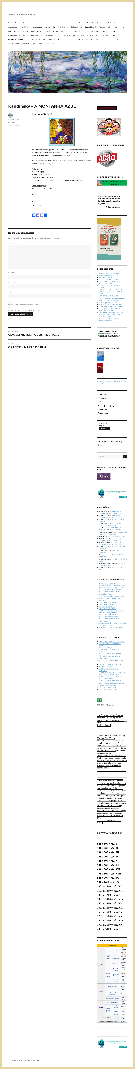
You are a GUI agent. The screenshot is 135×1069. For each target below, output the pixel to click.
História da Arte (58, 31)
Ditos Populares (43, 31)
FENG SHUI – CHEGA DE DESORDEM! (110, 290)
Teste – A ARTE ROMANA (107, 604)
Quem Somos (13, 44)
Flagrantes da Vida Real (37, 39)
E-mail (11, 282)
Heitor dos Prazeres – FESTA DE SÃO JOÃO (112, 586)
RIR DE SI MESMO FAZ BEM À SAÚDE (110, 306)
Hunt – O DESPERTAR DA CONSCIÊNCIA (111, 683)
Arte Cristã (90, 23)
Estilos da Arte (76, 27)
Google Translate (123, 430)
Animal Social (50, 27)
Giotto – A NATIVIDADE (106, 666)
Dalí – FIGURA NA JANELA (107, 606)
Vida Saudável (104, 27)
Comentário (14, 243)
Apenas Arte (37, 27)
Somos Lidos (37, 44)
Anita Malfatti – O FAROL (106, 594)
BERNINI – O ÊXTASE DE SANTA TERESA (111, 611)
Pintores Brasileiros (34, 35)
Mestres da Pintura (107, 31)
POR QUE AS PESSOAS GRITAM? (109, 279)
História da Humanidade (58, 39)
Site (9, 292)
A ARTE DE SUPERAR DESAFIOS (108, 300)
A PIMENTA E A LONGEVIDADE (108, 296)
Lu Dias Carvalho (13, 119)
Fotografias (112, 23)
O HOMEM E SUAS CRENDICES (108, 319)
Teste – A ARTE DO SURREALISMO (109, 592)
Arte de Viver (63, 27)
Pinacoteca (101, 23)
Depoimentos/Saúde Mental (82, 39)
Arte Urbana (24, 27)
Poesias (42, 23)
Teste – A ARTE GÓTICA (106, 679)
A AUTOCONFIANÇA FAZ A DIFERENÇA (111, 312)
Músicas (60, 23)
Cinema (51, 23)
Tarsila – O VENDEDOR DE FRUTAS (110, 590)
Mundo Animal (14, 31)
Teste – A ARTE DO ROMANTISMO (109, 619)
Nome (11, 273)
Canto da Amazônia (70, 35)
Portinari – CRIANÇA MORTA (108, 613)
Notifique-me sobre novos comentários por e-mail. (24, 304)
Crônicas (69, 23)
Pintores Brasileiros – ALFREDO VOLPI (111, 588)
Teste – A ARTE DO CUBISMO (108, 602)
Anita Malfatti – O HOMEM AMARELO (110, 627)
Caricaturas (12, 27)
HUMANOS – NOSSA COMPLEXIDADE (110, 315)
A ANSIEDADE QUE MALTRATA (108, 275)
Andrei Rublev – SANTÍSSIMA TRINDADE (112, 673)
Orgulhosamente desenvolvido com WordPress (24, 1060)
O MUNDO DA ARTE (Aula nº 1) (108, 584)
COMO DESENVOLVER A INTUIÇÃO (109, 273)
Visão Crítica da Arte (89, 35)
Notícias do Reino (91, 31)
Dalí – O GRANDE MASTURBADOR (109, 656)
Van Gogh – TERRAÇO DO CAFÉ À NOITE (111, 664)
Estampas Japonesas (16, 39)
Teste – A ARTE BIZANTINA (107, 608)
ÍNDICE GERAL (50, 44)
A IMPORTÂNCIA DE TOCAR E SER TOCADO (112, 304)
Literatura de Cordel (107, 35)
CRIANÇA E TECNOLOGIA (106, 317)
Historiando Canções (16, 35)
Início (10, 23)
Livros (17, 23)
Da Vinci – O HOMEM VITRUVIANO (110, 681)
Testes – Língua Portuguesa (107, 39)
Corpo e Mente (118, 27)
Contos (25, 23)
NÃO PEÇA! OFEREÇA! (105, 277)
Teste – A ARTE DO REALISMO (108, 617)
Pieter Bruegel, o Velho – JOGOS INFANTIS (112, 596)
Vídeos (33, 23)
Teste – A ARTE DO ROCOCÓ (107, 615)
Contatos (25, 44)
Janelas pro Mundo (52, 35)
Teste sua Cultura (74, 31)
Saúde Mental (90, 27)
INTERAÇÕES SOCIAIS (105, 321)
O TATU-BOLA (103, 621)
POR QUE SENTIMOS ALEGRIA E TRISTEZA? (112, 298)
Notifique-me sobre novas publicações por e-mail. (24, 310)
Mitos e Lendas (28, 31)
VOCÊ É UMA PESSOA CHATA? (108, 302)
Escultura (79, 23)
